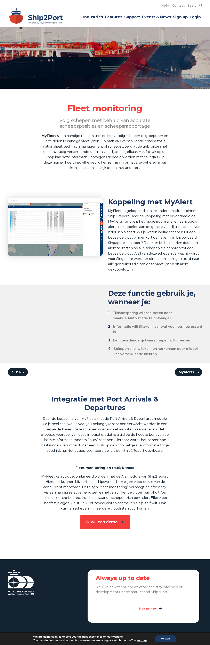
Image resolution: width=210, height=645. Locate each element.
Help (165, 5)
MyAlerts (186, 372)
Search (193, 5)
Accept (165, 638)
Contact (178, 5)
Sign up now (147, 608)
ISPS (20, 372)
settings (142, 640)
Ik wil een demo (102, 522)
